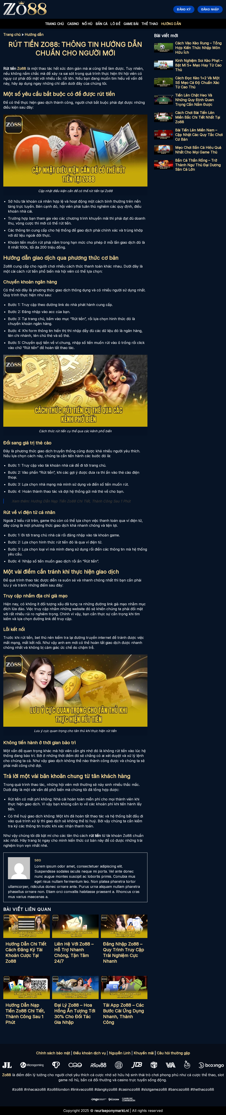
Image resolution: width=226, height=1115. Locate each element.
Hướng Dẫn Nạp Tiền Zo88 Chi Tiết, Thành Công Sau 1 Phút (80, 501)
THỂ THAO (149, 24)
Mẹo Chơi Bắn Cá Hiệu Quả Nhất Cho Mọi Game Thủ (198, 149)
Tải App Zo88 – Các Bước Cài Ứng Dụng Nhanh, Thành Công (123, 1013)
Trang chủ (54, 24)
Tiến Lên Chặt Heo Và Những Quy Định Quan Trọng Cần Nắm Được (194, 100)
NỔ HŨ (87, 24)
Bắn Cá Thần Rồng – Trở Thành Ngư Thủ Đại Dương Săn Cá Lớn (198, 165)
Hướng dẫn (171, 24)
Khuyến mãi (144, 1053)
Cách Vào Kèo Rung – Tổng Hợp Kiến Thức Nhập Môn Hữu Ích (198, 48)
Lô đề (115, 24)
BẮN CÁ (102, 24)
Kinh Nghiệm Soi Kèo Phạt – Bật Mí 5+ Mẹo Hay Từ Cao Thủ (198, 65)
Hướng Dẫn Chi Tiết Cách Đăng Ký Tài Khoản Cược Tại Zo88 (26, 952)
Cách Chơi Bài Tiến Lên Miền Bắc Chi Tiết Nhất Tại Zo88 (197, 117)
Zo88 (6, 1075)
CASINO (73, 24)
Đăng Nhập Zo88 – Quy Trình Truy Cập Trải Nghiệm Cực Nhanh (123, 952)
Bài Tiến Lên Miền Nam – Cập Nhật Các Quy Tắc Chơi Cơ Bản (199, 134)
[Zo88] (25, 9)
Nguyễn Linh (119, 1053)
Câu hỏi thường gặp (173, 1053)
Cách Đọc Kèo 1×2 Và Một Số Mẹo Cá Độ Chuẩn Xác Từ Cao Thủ (197, 82)
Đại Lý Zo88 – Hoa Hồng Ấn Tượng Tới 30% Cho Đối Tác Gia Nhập (74, 1013)
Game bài (131, 24)
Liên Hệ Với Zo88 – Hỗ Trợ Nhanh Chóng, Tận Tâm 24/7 (74, 952)
